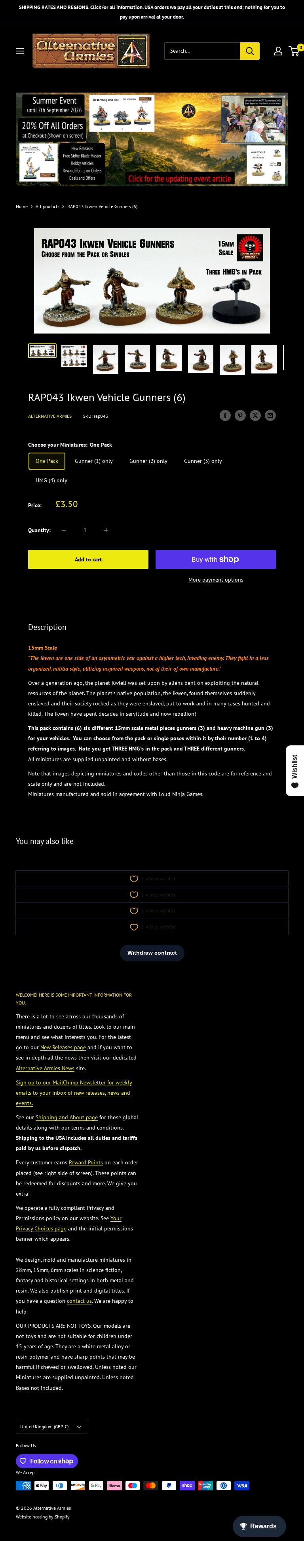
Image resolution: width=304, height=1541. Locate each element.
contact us (79, 1300)
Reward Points (86, 1162)
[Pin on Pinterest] (240, 415)
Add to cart (88, 559)
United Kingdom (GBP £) (44, 1426)
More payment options (215, 579)
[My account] (278, 51)
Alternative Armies (50, 416)
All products (47, 206)
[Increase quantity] (106, 530)
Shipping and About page (67, 1117)
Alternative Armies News (45, 1068)
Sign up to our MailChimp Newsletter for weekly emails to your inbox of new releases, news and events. (74, 1093)
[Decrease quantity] (64, 530)
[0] (294, 51)
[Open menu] (20, 51)
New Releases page (63, 1047)
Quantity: (39, 530)
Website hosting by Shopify (43, 1517)
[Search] (250, 51)
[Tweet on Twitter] (255, 415)
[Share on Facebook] (225, 415)
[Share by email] (270, 415)
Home (22, 206)
